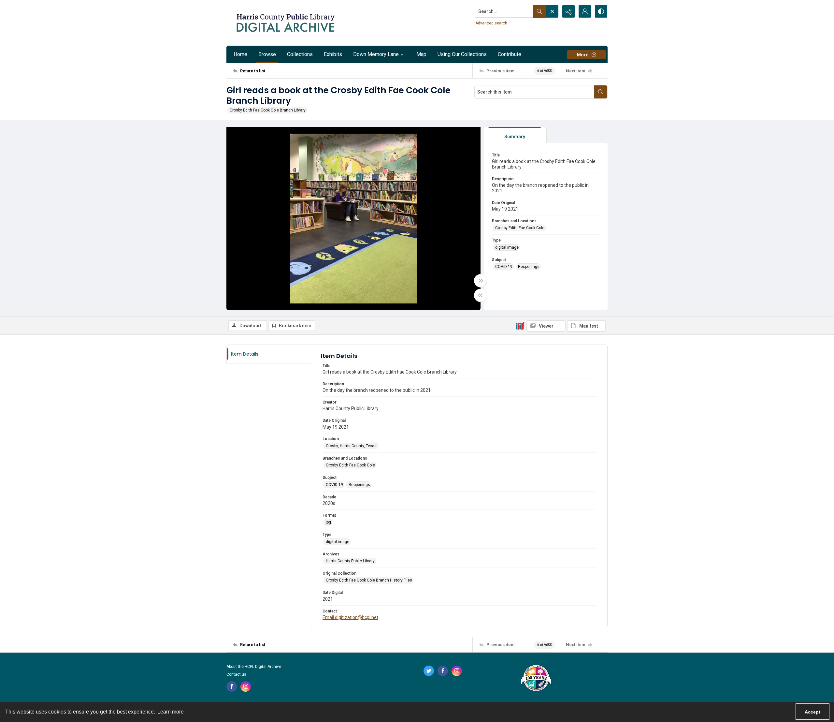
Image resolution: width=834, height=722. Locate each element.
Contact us (236, 674)
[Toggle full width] (480, 280)
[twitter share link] (429, 671)
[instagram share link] (245, 686)
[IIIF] (520, 325)
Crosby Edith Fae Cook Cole (519, 228)
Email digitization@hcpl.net (350, 617)
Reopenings (528, 266)
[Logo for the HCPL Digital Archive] (285, 23)
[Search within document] (600, 91)
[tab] (515, 135)
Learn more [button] (170, 712)
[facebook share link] (231, 686)
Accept (812, 712)
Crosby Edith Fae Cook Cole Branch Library (268, 110)
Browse (267, 54)
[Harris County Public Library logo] (536, 678)
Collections (300, 54)
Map (421, 54)
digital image (507, 247)
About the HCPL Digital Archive (253, 666)
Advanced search (491, 23)
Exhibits (333, 54)
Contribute (509, 54)
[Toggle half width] (480, 295)
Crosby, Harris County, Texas (351, 446)
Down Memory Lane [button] (376, 54)
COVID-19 (503, 266)
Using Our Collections (462, 54)
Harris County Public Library (350, 561)
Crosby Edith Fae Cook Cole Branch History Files (369, 580)
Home (240, 54)
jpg (328, 522)
